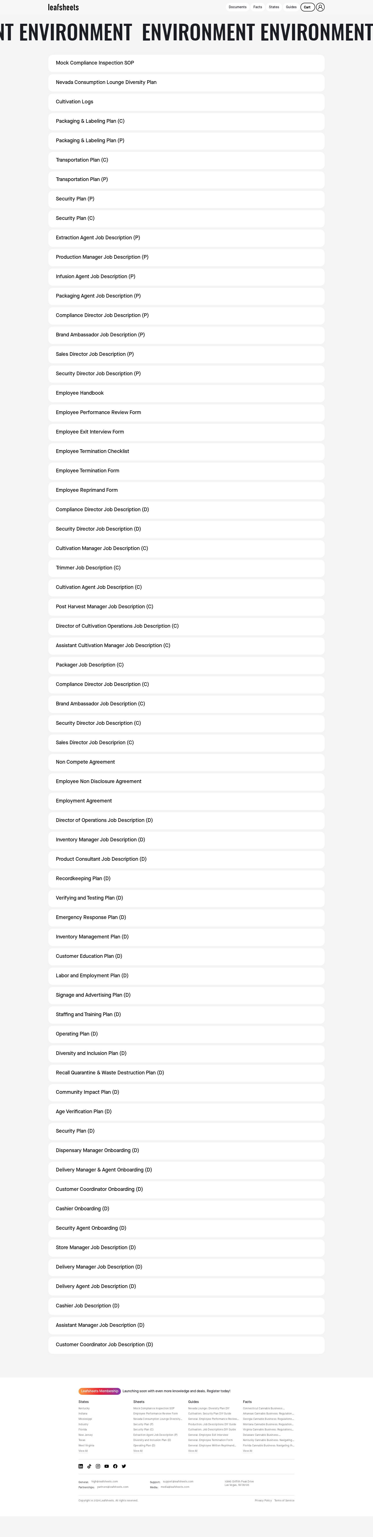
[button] (307, 7)
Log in (320, 7)
